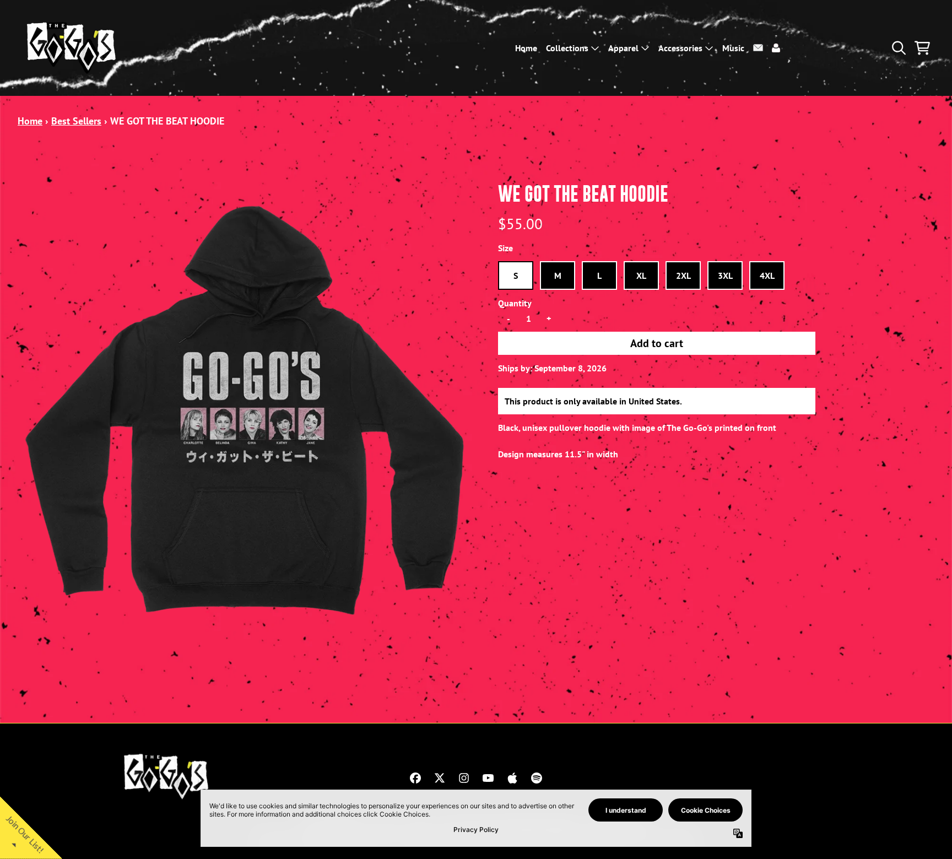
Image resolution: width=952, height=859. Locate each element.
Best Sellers (76, 121)
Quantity (515, 303)
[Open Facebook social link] (415, 778)
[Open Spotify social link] (536, 778)
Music (733, 47)
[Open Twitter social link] (440, 778)
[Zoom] (247, 410)
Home (526, 47)
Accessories (680, 47)
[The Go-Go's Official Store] (73, 48)
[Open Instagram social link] (464, 778)
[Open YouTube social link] (488, 778)
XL (641, 275)
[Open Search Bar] (898, 48)
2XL (683, 275)
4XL (767, 275)
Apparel (623, 47)
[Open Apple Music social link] (512, 778)
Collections (567, 47)
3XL (725, 275)
